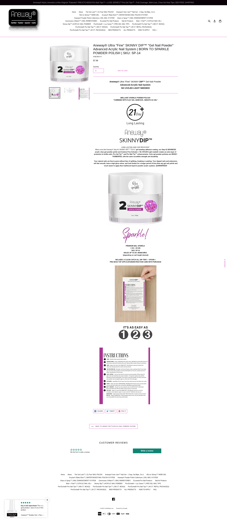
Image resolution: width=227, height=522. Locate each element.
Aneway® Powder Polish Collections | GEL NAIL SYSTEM (94, 18)
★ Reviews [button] (225, 263)
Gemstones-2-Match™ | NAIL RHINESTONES (81, 21)
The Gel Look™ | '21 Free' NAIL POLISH (100, 12)
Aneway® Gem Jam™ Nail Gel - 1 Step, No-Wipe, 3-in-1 (135, 12)
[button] (47, 500)
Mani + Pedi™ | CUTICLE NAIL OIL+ (149, 21)
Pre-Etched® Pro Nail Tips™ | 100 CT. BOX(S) (91, 27)
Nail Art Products (127, 21)
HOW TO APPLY (144, 30)
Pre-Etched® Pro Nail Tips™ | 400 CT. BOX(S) (148, 24)
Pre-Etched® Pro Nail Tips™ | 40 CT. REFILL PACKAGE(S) (131, 27)
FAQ (155, 30)
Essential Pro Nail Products (109, 21)
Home (74, 12)
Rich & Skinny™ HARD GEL (89, 15)
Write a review (147, 451)
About (81, 12)
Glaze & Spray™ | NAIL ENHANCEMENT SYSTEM (135, 18)
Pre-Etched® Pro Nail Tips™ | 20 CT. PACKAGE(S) (87, 30)
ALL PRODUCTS (129, 30)
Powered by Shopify (121, 508)
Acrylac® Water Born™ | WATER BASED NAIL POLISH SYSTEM (125, 15)
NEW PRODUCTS (114, 30)
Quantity (96, 67)
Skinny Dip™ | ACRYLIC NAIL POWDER (77, 24)
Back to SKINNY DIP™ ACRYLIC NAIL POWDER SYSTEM (115, 426)
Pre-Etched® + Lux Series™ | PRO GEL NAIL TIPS (111, 24)
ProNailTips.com (109, 508)
